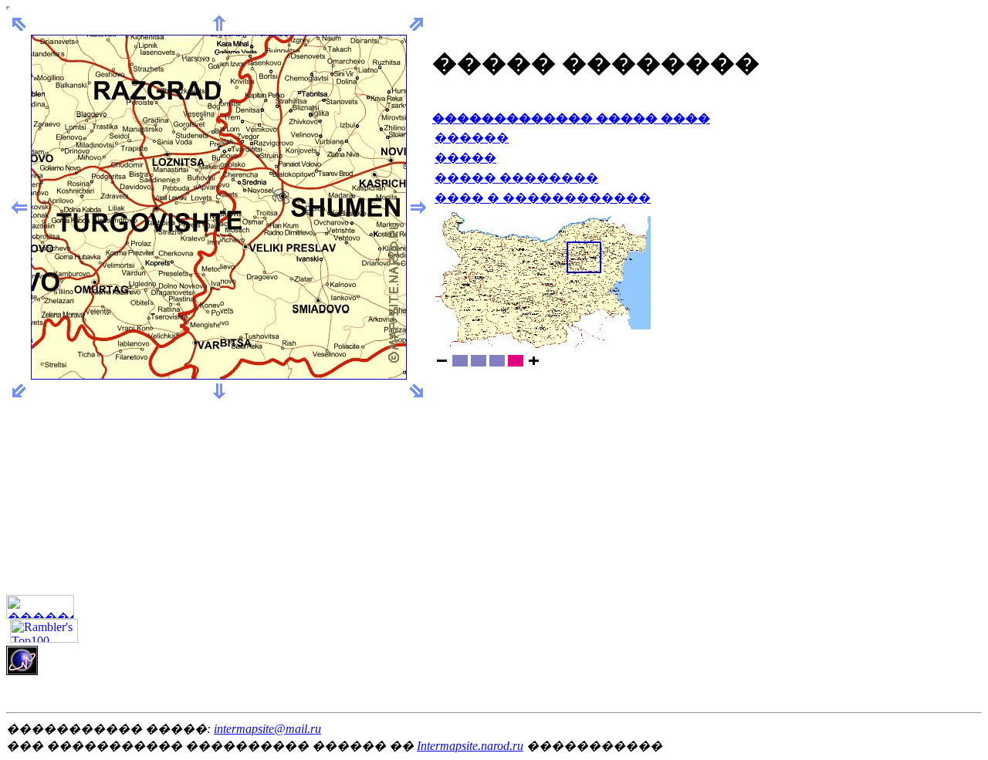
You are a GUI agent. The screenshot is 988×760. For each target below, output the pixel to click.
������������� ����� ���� (571, 118)
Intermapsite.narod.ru (470, 745)
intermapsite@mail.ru (267, 728)
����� (465, 157)
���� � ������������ (543, 197)
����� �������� (516, 177)
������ (472, 137)
